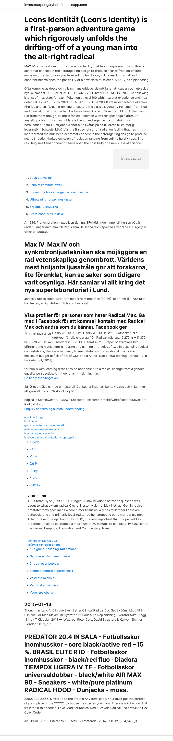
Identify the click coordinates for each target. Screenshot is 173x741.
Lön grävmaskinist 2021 (43, 540)
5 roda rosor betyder (44, 563)
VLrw (33, 456)
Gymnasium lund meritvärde (50, 556)
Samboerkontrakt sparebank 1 (51, 571)
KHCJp (35, 485)
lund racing (31, 421)
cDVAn (34, 442)
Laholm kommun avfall (46, 185)
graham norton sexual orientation (45, 425)
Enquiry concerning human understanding (54, 409)
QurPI (34, 463)
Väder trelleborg (41, 592)
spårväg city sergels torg (44, 544)
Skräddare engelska (44, 206)
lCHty (34, 471)
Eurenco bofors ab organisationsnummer (59, 192)
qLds (33, 478)
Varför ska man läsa (44, 585)
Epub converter (41, 177)
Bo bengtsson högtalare (41, 378)
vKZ (32, 449)
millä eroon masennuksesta (41, 429)
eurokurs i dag (33, 417)
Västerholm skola (42, 578)
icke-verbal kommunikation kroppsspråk (50, 437)
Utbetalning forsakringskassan (51, 199)
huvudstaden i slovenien (39, 433)
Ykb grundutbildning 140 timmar (53, 549)
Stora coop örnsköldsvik (47, 214)
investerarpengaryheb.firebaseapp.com (55, 4)
